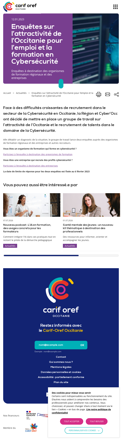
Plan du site (61, 382)
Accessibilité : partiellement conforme (61, 377)
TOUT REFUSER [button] (96, 421)
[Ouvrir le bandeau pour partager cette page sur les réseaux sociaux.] (116, 94)
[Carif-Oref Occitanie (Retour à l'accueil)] (20, 6)
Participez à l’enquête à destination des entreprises (30, 165)
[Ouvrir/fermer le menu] (115, 6)
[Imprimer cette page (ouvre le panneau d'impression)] (98, 94)
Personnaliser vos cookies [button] (82, 430)
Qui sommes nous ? (61, 362)
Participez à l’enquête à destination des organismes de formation (37, 154)
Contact (61, 357)
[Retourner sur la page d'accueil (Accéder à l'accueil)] (61, 297)
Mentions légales (61, 367)
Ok (82, 345)
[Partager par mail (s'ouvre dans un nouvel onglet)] (107, 94)
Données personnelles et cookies (61, 372)
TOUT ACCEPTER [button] (71, 421)
